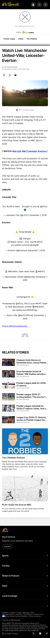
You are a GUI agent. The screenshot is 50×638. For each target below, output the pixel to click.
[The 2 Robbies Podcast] (25, 441)
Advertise (5, 613)
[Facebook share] (4, 75)
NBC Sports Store (8, 614)
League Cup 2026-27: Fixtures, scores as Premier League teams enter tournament (31, 418)
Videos (20, 39)
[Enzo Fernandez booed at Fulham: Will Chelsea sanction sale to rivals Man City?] (8, 373)
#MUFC (41, 271)
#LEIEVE (39, 242)
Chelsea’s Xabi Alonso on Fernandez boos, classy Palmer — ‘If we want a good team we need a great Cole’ (31, 361)
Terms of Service (35, 616)
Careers (12, 613)
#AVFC (39, 303)
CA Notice (24, 616)
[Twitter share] (10, 75)
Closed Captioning (23, 613)
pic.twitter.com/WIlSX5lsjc (25, 310)
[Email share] (15, 75)
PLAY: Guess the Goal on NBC (16, 504)
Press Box (19, 614)
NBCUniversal (15, 620)
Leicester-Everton (37, 151)
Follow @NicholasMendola (14, 326)
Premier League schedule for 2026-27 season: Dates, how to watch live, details (31, 407)
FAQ (32, 613)
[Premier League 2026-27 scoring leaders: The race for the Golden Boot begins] (8, 396)
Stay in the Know (8, 537)
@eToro (43, 206)
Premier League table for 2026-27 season (31, 384)
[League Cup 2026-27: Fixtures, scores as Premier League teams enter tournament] (8, 419)
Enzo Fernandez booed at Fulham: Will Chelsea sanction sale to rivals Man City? (30, 372)
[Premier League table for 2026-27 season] (8, 385)
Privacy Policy (38, 614)
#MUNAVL (13, 271)
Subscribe (7, 546)
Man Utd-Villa (19, 151)
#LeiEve (10, 206)
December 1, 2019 (38, 215)
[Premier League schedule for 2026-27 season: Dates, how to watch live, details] (8, 408)
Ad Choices (28, 614)
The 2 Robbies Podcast (13, 457)
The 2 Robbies (32, 39)
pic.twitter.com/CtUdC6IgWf (25, 245)
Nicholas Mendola (10, 67)
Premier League (9, 39)
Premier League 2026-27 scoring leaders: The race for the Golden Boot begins (32, 395)
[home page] (10, 4)
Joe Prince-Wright (22, 388)
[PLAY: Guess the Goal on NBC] (25, 488)
